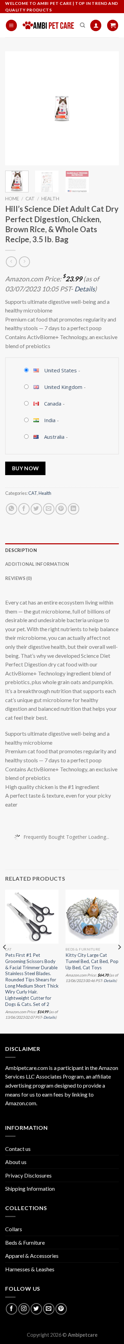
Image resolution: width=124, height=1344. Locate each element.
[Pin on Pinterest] (61, 509)
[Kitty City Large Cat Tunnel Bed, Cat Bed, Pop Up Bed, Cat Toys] (92, 916)
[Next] (108, 108)
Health (50, 198)
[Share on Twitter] (36, 509)
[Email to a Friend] (48, 509)
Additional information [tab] (37, 564)
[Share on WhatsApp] (11, 509)
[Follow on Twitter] (36, 1309)
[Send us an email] (48, 1309)
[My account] (95, 25)
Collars (13, 1229)
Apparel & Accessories (32, 1255)
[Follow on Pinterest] (61, 1309)
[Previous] (16, 108)
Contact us (18, 1148)
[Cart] (112, 25)
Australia (54, 436)
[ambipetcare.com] (48, 25)
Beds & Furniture (25, 1242)
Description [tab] (21, 550)
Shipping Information (30, 1188)
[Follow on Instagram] (24, 1309)
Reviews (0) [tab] (18, 578)
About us (16, 1162)
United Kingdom (63, 386)
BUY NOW (25, 468)
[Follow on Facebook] (11, 1309)
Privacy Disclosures (28, 1175)
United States (60, 370)
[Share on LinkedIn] (73, 509)
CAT (30, 198)
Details (84, 289)
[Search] (82, 25)
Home (12, 198)
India (49, 420)
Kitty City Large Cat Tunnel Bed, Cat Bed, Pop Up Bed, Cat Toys (91, 961)
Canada (52, 403)
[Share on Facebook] (24, 509)
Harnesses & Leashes (29, 1269)
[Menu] (11, 25)
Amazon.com (20, 1103)
